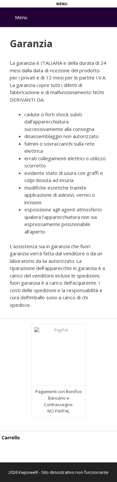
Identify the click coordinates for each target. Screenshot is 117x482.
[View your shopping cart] (110, 12)
